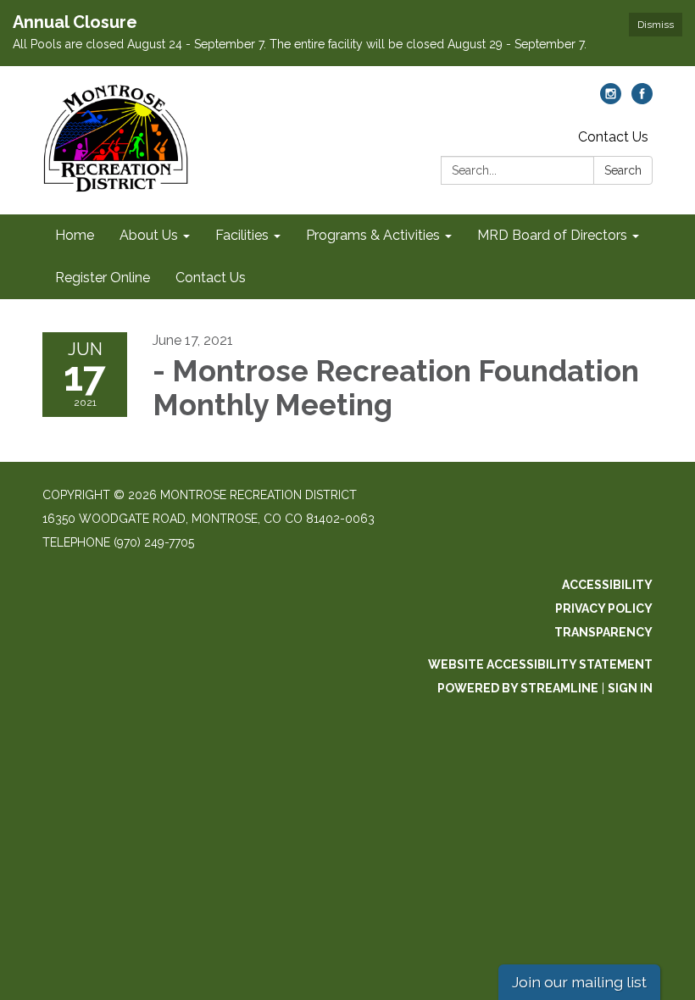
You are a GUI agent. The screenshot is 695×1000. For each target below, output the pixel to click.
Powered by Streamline (517, 688)
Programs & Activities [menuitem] (373, 235)
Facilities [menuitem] (242, 235)
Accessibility (607, 585)
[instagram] (610, 100)
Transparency (603, 632)
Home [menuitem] (74, 235)
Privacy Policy (604, 608)
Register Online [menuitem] (102, 277)
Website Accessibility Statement (540, 664)
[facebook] (642, 100)
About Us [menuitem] (149, 235)
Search (623, 170)
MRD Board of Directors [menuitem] (552, 235)
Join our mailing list (579, 982)
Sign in (630, 688)
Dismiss (655, 25)
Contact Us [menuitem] (210, 277)
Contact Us (613, 137)
